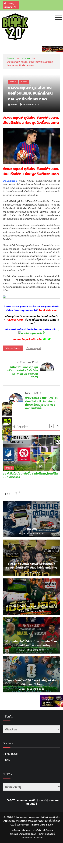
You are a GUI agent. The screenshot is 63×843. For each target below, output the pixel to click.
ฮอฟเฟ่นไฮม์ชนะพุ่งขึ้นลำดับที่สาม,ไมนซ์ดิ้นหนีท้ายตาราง (30, 475)
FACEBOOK (12, 754)
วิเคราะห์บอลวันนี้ (47, 834)
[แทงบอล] (31, 519)
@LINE (47, 339)
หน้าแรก (16, 830)
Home (11, 58)
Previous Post (29, 362)
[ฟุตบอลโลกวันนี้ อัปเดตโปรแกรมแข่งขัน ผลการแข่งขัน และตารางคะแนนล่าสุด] (31, 635)
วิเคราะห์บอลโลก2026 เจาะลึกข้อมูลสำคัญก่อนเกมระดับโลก (32, 682)
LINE (7, 760)
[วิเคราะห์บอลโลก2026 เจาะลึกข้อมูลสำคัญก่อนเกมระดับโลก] (31, 674)
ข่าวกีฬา (26, 58)
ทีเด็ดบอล (48, 830)
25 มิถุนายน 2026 (35, 611)
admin (13, 104)
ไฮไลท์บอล (27, 837)
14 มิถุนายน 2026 (35, 650)
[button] (12, 403)
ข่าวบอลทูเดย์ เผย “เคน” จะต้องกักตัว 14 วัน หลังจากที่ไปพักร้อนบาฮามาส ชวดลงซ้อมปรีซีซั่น (41, 403)
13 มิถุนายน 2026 (35, 688)
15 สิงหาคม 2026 (35, 533)
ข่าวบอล (23, 81)
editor (22, 533)
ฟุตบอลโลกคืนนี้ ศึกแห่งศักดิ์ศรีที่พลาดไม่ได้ (31, 606)
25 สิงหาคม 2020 (31, 104)
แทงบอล (31, 529)
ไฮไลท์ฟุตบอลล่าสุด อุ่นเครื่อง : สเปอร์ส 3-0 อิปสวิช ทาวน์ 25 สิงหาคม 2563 (22, 372)
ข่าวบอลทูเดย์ (33, 348)
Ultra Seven (46, 825)
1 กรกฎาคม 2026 (35, 572)
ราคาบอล (38, 837)
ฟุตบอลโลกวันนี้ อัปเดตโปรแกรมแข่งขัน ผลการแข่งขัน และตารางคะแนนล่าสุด (32, 643)
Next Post (31, 393)
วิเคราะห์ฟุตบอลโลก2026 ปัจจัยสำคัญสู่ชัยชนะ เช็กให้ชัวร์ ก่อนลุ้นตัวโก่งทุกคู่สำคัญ (31, 566)
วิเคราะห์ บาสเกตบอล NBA (23, 834)
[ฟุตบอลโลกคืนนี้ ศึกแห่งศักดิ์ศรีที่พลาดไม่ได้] (31, 596)
